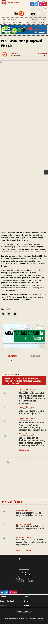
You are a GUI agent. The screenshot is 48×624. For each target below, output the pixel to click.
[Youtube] (45, 4)
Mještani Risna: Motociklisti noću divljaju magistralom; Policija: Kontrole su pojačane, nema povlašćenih (22, 381)
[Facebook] (32, 4)
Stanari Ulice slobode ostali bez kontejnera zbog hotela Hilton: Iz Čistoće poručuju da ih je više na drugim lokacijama (32, 398)
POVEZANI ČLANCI (12, 502)
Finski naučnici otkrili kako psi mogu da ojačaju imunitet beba (29, 514)
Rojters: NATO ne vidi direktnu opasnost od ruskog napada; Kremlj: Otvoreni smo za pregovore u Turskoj (32, 441)
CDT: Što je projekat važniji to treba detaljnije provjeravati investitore (30, 527)
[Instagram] (41, 4)
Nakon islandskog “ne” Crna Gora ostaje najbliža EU (31, 412)
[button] (46, 172)
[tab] (12, 356)
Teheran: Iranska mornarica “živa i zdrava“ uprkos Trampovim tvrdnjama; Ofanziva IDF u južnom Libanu (32, 426)
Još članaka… (24, 450)
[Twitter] (36, 4)
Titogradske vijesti (42, 53)
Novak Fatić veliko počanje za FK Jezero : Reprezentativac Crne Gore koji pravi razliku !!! (31, 542)
